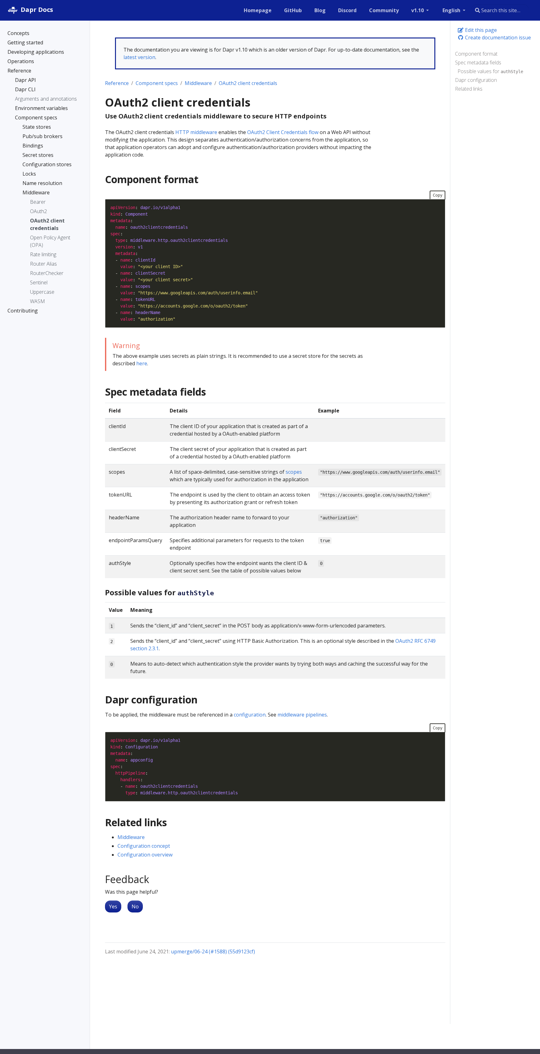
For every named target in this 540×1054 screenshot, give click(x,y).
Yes (113, 906)
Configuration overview (145, 854)
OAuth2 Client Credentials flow (282, 132)
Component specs (157, 83)
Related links (468, 88)
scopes (294, 471)
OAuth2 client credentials (248, 83)
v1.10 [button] (418, 10)
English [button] (452, 10)
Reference (117, 83)
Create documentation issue (497, 37)
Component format (476, 53)
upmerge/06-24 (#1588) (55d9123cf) (213, 951)
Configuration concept (144, 845)
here (141, 363)
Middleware (198, 83)
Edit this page (480, 30)
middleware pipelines (302, 714)
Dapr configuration (476, 80)
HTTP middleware (196, 132)
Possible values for (490, 71)
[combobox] (500, 10)
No (135, 906)
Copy (437, 195)
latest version (139, 57)
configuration (250, 714)
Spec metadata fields (478, 62)
